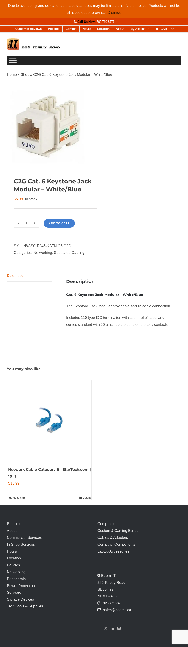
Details (87, 497)
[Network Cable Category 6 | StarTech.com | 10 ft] (49, 422)
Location (14, 558)
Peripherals (16, 579)
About (12, 531)
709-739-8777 (105, 21)
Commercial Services (24, 537)
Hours (12, 551)
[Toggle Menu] (13, 61)
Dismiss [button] (114, 12)
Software (14, 592)
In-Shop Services (21, 544)
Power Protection (21, 586)
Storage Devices (20, 599)
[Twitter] (105, 628)
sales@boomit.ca (117, 610)
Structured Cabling (69, 253)
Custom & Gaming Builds (117, 531)
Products (14, 524)
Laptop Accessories (113, 551)
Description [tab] (16, 276)
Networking (42, 253)
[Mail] (119, 628)
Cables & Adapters (112, 537)
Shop (25, 75)
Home (12, 75)
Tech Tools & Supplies (25, 606)
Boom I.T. (108, 576)
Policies (13, 565)
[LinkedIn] (112, 628)
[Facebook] (99, 628)
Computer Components (116, 544)
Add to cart (59, 223)
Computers (106, 524)
